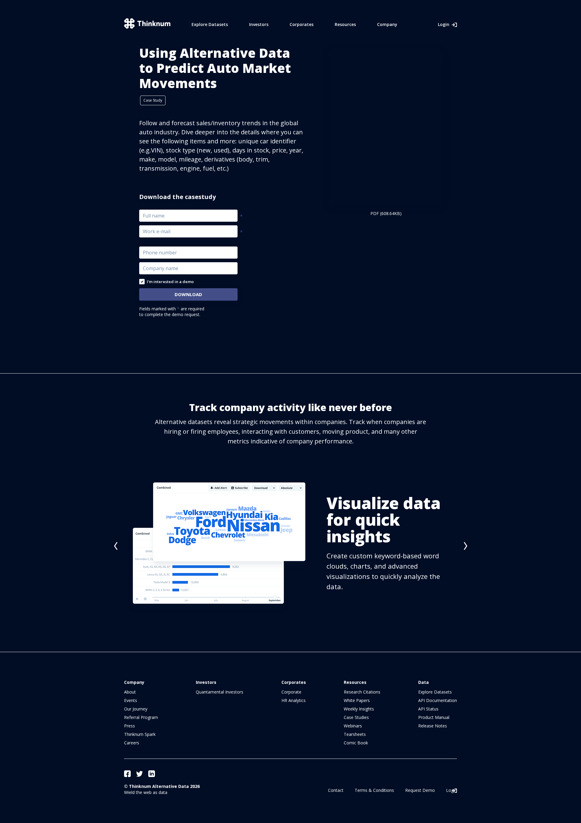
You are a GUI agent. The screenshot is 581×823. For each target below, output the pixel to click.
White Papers (357, 700)
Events (130, 700)
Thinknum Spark (140, 734)
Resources (345, 24)
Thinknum (147, 23)
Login (443, 24)
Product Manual (433, 717)
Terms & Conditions (374, 790)
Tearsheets (355, 734)
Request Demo (420, 790)
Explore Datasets (210, 24)
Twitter (139, 773)
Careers (131, 743)
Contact (335, 790)
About (130, 692)
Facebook (127, 773)
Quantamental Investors (219, 692)
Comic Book (356, 743)
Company (387, 24)
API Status (428, 709)
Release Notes (432, 726)
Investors (258, 24)
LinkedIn (151, 773)
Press (129, 726)
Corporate (291, 692)
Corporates (301, 24)
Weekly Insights (359, 709)
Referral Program (141, 717)
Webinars (353, 726)
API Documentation (437, 700)
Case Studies (356, 717)
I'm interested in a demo (170, 281)
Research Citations (362, 692)
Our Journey (135, 709)
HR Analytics (293, 700)
